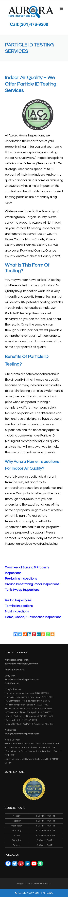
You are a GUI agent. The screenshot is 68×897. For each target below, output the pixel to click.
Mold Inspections (17, 611)
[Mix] (43, 634)
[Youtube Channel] (34, 863)
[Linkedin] (29, 634)
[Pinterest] (34, 634)
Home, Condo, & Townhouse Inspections (33, 617)
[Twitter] (20, 634)
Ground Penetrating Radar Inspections (32, 584)
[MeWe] (39, 634)
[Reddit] (25, 634)
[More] (52, 634)
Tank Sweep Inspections (22, 589)
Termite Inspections (19, 605)
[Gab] (40, 863)
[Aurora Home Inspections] (30, 12)
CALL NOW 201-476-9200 (35, 892)
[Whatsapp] (48, 634)
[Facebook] (15, 634)
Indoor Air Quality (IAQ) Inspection (28, 157)
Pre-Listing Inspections (21, 578)
